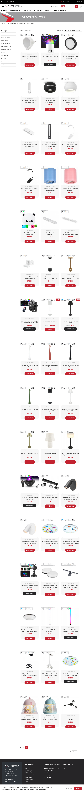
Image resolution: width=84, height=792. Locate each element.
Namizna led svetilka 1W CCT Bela (29, 366)
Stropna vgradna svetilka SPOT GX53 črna (50, 101)
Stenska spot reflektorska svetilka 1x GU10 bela (29, 542)
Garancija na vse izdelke (50, 773)
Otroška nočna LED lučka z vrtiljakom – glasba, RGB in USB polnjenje (29, 718)
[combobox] (58, 6)
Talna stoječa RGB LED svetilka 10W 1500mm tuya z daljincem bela (50, 630)
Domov (3, 23)
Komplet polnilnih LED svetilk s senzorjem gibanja (29, 277)
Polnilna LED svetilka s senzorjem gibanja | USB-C (70, 57)
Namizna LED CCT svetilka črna (70, 321)
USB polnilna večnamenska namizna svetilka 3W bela (50, 674)
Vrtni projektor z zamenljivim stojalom (29, 586)
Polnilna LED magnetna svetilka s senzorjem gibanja (71, 233)
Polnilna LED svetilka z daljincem (50, 233)
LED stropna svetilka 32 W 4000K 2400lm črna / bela (50, 586)
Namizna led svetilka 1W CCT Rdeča (50, 366)
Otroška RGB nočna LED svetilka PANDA (29, 233)
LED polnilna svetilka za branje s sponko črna (29, 189)
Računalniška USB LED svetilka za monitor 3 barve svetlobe (70, 586)
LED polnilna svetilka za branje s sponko (70, 145)
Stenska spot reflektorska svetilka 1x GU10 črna (70, 498)
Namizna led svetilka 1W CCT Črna (70, 366)
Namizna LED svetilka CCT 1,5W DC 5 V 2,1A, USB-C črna (50, 277)
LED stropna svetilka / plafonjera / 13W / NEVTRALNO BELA (29, 630)
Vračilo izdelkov (29, 777)
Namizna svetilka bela (50, 453)
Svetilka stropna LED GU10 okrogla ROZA (70, 189)
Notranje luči (22, 23)
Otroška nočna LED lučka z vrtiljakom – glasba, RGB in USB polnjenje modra (50, 718)
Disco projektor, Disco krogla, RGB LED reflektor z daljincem (29, 321)
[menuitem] (4, 10)
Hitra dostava (47, 777)
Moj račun (77, 6)
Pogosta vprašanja (30, 779)
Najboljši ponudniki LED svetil (51, 768)
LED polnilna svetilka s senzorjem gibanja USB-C (50, 145)
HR (51, 6)
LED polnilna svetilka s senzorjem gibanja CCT (29, 101)
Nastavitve (69, 788)
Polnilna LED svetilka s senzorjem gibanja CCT (29, 145)
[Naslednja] (26, 747)
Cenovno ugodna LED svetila (51, 775)
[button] (48, 6)
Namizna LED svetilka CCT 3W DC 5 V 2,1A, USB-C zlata (29, 454)
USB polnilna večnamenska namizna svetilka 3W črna (29, 674)
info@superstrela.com (12, 775)
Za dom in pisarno (11, 23)
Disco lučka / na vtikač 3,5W (50, 56)
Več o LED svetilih (48, 770)
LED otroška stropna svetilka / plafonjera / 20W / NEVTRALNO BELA (50, 542)
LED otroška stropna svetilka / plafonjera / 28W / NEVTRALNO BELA (70, 674)
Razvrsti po (60, 30)
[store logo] (13, 6)
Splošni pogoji (28, 770)
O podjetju (28, 768)
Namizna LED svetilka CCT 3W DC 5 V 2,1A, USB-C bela (70, 410)
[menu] (41, 10)
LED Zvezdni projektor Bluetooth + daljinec (29, 498)
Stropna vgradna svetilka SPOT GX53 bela (70, 101)
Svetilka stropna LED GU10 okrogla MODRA (50, 189)
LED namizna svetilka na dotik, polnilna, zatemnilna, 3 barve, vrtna (70, 454)
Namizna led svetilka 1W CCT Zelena (29, 410)
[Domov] (3, 6)
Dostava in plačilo (29, 775)
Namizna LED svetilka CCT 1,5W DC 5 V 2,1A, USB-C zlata (70, 277)
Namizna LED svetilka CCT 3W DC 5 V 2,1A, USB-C (50, 410)
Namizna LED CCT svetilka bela (50, 321)
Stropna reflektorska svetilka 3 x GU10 (50, 498)
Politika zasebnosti (30, 773)
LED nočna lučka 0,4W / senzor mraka (29, 57)
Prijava (26, 781)
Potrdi (78, 788)
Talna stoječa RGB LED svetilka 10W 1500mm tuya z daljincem (70, 630)
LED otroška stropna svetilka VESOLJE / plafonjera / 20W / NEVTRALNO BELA (70, 542)
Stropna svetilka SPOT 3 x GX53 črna (70, 718)
